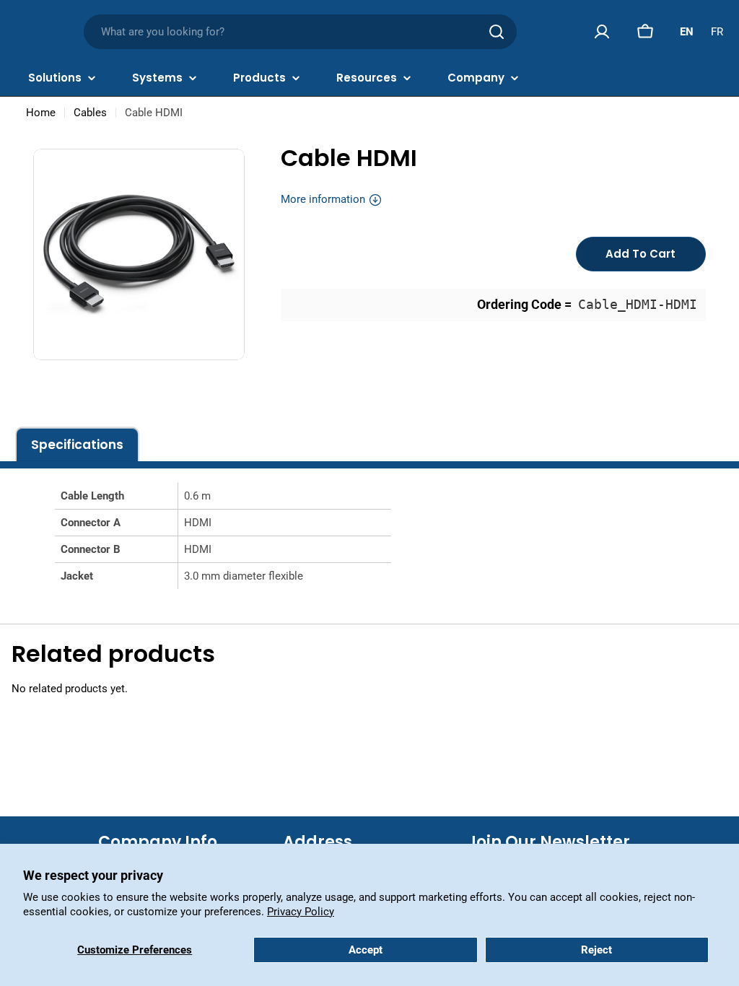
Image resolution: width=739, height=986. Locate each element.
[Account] (602, 31)
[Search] (496, 31)
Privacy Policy (300, 911)
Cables (90, 112)
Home (41, 112)
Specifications (77, 444)
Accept (365, 949)
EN (687, 31)
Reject (596, 949)
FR (717, 31)
